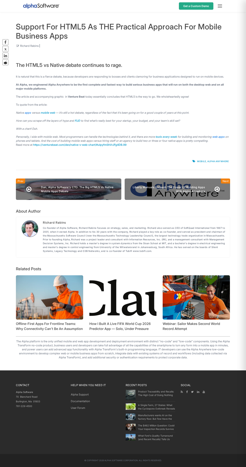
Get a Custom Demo (196, 6)
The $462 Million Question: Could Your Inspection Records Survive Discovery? (156, 427)
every (166, 136)
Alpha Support (80, 394)
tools (158, 136)
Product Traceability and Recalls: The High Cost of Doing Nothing (156, 393)
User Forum (78, 408)
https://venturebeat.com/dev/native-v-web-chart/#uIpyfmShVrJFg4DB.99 (80, 144)
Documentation (80, 401)
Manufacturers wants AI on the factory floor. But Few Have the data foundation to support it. (155, 417)
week (173, 136)
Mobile (201, 161)
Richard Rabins (29, 45)
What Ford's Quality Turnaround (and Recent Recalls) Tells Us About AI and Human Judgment (155, 437)
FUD (77, 120)
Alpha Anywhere (218, 161)
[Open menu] (219, 6)
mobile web (47, 112)
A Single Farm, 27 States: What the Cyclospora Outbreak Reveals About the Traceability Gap (156, 407)
